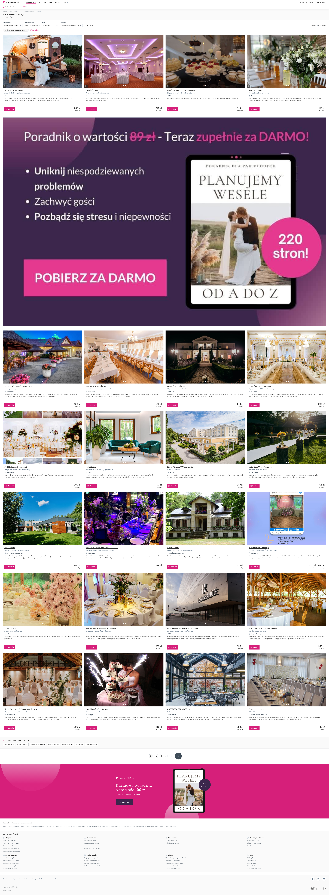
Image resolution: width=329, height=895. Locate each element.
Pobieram (124, 801)
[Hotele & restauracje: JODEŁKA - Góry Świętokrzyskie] (286, 599)
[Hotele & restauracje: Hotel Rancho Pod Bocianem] (123, 679)
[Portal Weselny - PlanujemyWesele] (11, 2)
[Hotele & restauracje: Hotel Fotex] (123, 437)
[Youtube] (324, 879)
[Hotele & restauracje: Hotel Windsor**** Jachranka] (205, 437)
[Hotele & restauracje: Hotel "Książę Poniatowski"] (286, 356)
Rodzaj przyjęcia (29, 22)
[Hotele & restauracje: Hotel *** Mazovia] (286, 679)
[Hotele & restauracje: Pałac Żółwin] (42, 599)
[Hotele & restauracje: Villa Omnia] (42, 518)
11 (169, 756)
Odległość (63, 22)
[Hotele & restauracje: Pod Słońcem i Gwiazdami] (42, 437)
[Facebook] (312, 879)
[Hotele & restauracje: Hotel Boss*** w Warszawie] (286, 437)
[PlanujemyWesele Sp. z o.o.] (10, 887)
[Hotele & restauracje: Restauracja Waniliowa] (123, 356)
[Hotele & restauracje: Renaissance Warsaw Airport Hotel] (205, 599)
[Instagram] (318, 879)
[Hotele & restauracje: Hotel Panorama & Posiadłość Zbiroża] (42, 679)
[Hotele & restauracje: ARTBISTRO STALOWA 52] (205, 679)
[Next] (178, 756)
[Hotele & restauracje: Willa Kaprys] (205, 518)
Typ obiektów (7, 22)
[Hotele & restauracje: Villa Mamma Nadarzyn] (286, 518)
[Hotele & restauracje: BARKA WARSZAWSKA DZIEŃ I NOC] (123, 518)
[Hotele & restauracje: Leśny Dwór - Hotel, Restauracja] (42, 356)
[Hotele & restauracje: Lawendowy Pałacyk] (205, 356)
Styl (43, 22)
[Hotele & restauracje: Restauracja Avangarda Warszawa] (123, 599)
